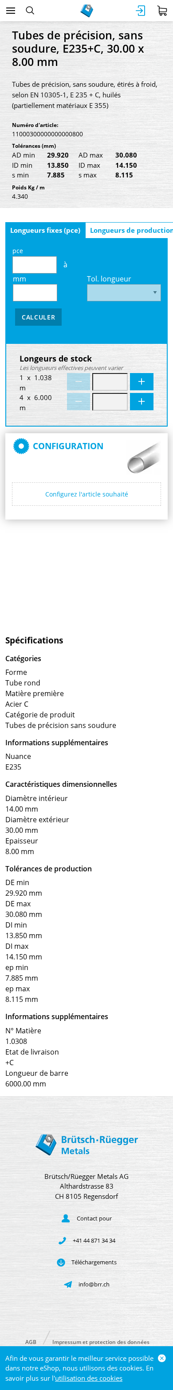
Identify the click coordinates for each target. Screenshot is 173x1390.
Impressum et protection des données (100, 1341)
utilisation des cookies (88, 1378)
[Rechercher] (30, 10)
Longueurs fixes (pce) (45, 230)
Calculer (38, 317)
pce (17, 250)
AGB (30, 1341)
